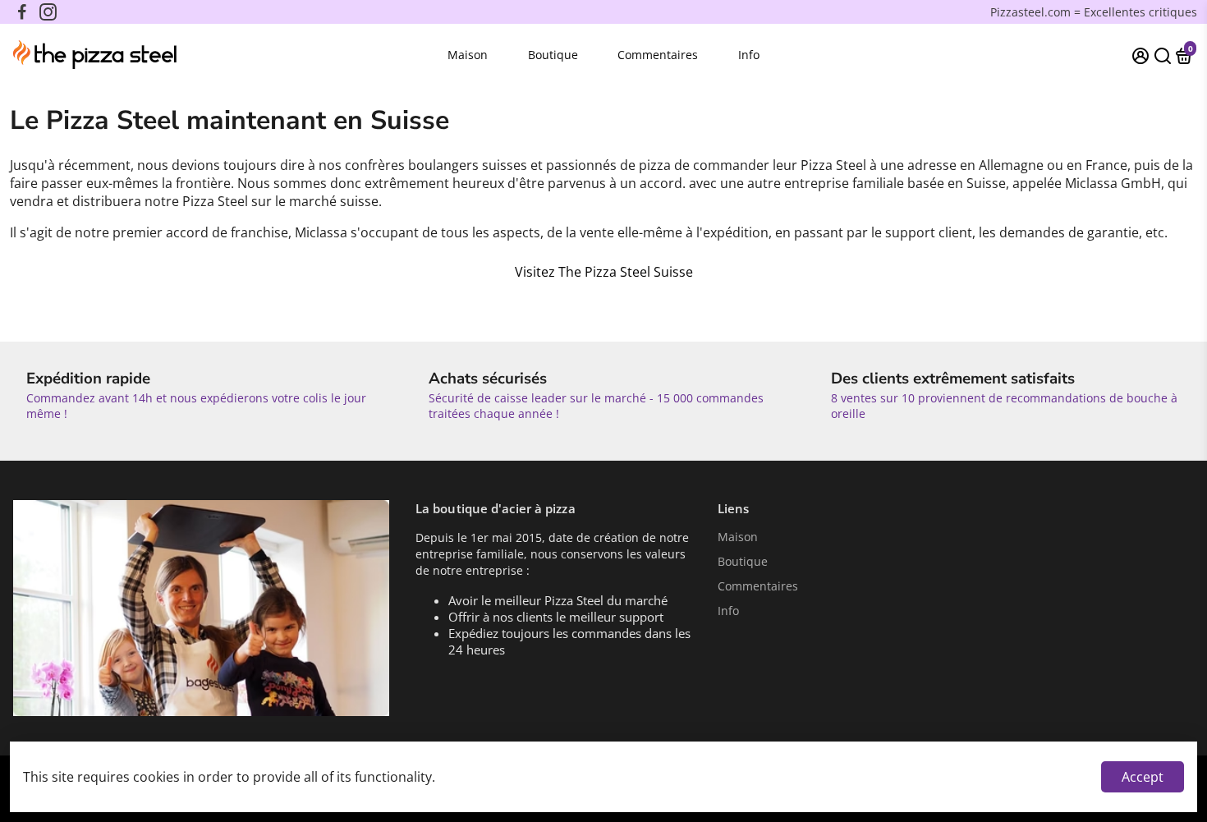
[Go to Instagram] (48, 12)
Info (749, 54)
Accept (1142, 777)
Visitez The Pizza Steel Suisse (604, 272)
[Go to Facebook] (22, 12)
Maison (467, 54)
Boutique (553, 54)
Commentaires (657, 54)
